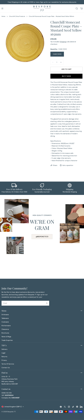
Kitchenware (6, 326)
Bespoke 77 (11, 412)
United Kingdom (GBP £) (13, 407)
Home (3, 16)
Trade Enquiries (7, 340)
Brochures (5, 333)
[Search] (77, 8)
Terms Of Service (8, 364)
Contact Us (6, 368)
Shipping (63, 42)
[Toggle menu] (2, 8)
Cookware (5, 322)
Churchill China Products (17, 16)
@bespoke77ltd (42, 237)
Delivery (4, 349)
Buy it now (66, 76)
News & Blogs (6, 337)
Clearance (5, 329)
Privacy (4, 360)
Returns (4, 357)
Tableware (5, 318)
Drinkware (5, 315)
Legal (3, 353)
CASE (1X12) (57, 54)
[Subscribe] (47, 303)
